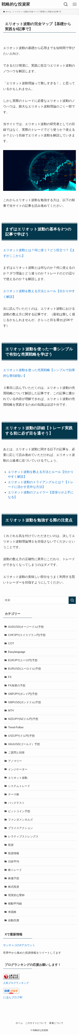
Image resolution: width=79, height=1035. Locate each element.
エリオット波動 (17, 777)
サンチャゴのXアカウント (19, 945)
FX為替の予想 (16, 685)
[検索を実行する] (72, 600)
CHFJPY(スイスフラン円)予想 (27, 635)
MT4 (11, 710)
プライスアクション (20, 828)
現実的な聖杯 (16, 895)
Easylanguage (16, 651)
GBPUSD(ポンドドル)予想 (24, 702)
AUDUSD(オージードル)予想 (26, 626)
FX (10, 677)
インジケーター (17, 769)
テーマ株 (13, 794)
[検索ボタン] (65, 4)
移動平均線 (15, 903)
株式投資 (13, 886)
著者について (56, 1023)
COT (11, 643)
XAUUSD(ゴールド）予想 (24, 744)
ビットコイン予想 (19, 811)
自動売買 (13, 920)
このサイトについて (36, 1023)
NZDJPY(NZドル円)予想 (23, 718)
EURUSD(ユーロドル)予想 (24, 668)
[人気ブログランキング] (11, 978)
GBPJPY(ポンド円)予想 (22, 693)
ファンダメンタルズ (20, 819)
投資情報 (13, 853)
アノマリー (15, 760)
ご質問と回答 (16, 752)
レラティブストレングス (23, 836)
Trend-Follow (16, 727)
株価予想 (13, 878)
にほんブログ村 (12, 997)
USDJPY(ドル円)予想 (21, 735)
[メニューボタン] (74, 4)
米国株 (12, 911)
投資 (11, 844)
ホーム (19, 1023)
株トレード (15, 869)
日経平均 (13, 861)
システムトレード (19, 785)
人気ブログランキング (16, 982)
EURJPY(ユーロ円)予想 (22, 660)
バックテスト (16, 802)
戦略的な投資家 (16, 4)
